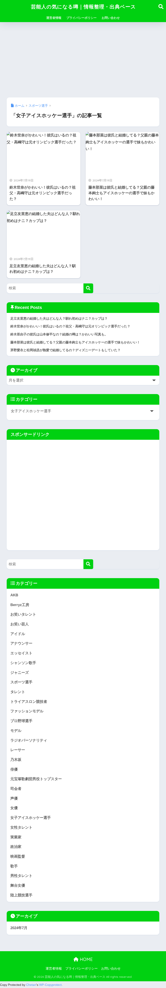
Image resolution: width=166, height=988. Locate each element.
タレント (17, 692)
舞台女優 (17, 885)
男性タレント (21, 876)
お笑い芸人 (19, 624)
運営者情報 (53, 17)
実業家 (15, 837)
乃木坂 (15, 760)
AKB (14, 595)
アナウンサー (21, 643)
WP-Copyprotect (50, 984)
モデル (15, 731)
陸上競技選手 (21, 895)
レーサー (17, 750)
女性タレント (21, 827)
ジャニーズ (19, 673)
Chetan (31, 984)
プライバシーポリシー (81, 17)
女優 (14, 808)
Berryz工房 (19, 605)
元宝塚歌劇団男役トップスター (36, 779)
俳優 (14, 769)
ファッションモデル (26, 711)
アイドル (17, 634)
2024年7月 (18, 928)
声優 (14, 798)
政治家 (15, 847)
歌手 (14, 866)
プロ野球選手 (21, 721)
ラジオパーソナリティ (28, 740)
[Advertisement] (83, 59)
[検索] (88, 288)
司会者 (15, 789)
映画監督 (17, 856)
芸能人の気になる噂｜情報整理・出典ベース (83, 6)
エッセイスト (21, 653)
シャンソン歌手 (23, 663)
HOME (85, 959)
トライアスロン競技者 (28, 702)
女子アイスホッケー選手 (30, 818)
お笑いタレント (23, 614)
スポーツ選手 (21, 682)
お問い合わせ (111, 17)
